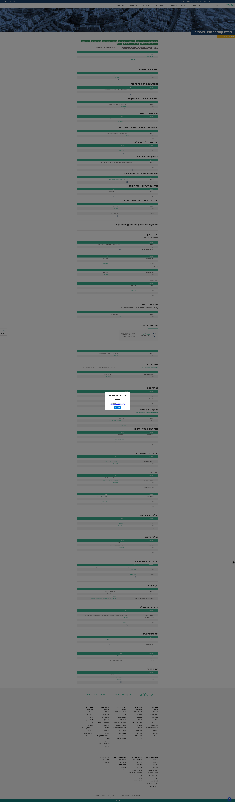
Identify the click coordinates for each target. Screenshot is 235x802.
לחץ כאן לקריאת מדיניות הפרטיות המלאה (117, 404)
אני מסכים (117, 407)
